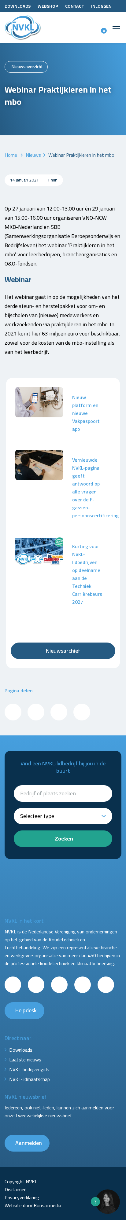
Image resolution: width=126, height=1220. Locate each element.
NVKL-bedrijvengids (29, 1069)
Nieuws (33, 154)
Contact (74, 6)
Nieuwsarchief (63, 651)
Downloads (18, 6)
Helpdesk (26, 1010)
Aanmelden (28, 1143)
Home (11, 154)
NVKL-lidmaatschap (29, 1079)
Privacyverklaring (22, 1197)
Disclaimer (15, 1189)
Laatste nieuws (25, 1059)
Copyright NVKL (21, 1181)
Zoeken (64, 838)
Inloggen (101, 6)
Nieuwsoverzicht (27, 67)
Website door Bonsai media (33, 1205)
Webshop (48, 6)
